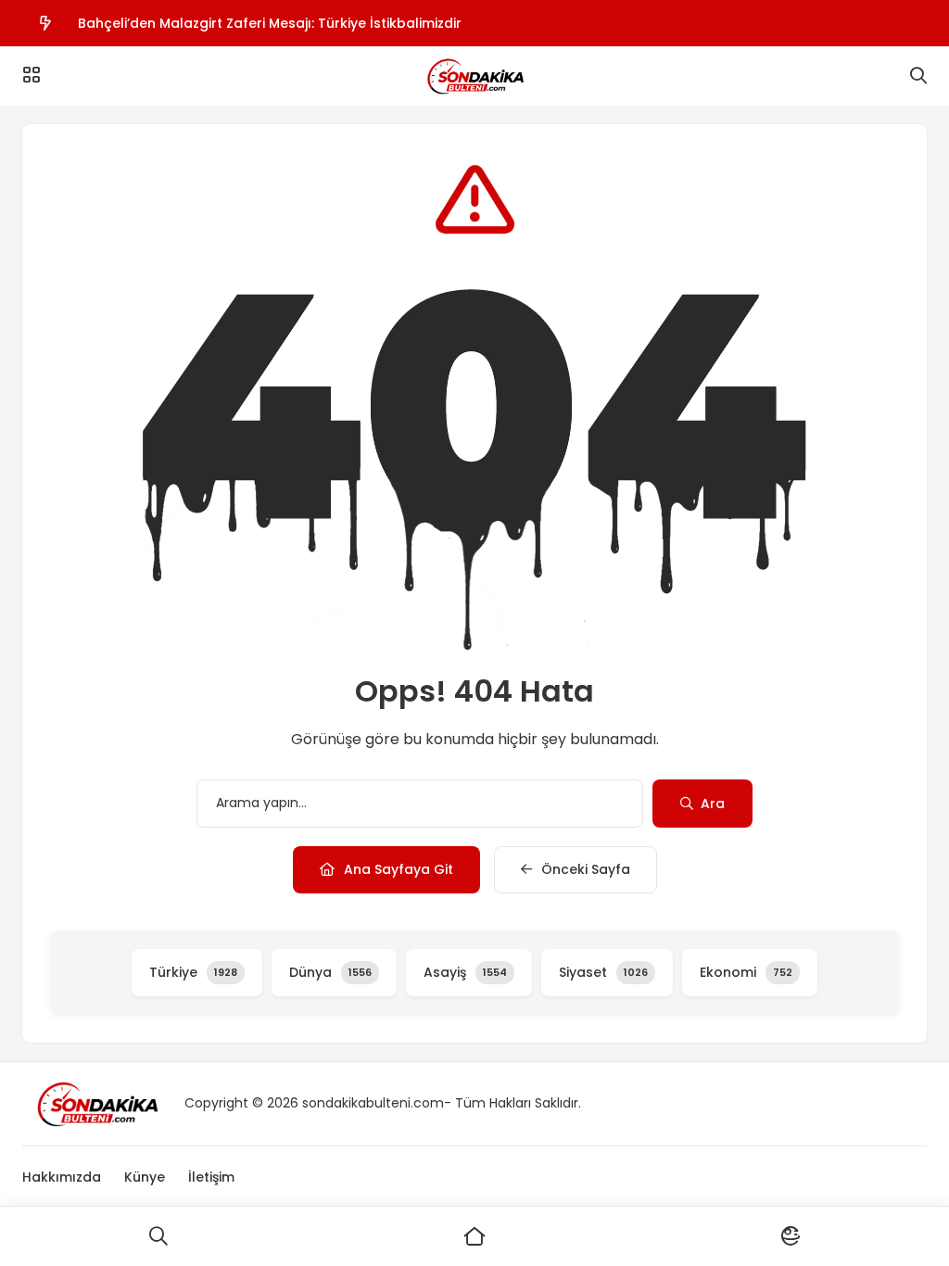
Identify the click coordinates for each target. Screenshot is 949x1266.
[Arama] (918, 76)
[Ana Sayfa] (474, 1236)
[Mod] (791, 1236)
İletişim (211, 1177)
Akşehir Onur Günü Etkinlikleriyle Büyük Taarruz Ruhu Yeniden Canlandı (314, 43)
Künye (144, 1177)
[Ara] (158, 1236)
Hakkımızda (61, 1177)
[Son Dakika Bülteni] (474, 76)
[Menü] (31, 75)
